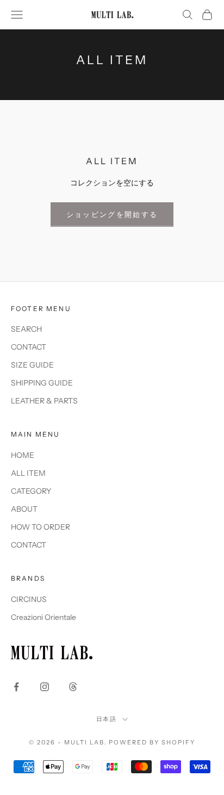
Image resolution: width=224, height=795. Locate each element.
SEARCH (26, 329)
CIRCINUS (29, 599)
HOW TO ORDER (40, 527)
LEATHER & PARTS (44, 401)
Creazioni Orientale (43, 617)
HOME (22, 455)
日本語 (106, 719)
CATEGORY (31, 491)
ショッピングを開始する (112, 214)
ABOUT (24, 509)
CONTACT (28, 347)
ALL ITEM (28, 473)
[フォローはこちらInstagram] (44, 686)
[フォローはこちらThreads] (72, 686)
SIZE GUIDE (32, 365)
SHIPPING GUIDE (42, 383)
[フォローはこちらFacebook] (16, 686)
